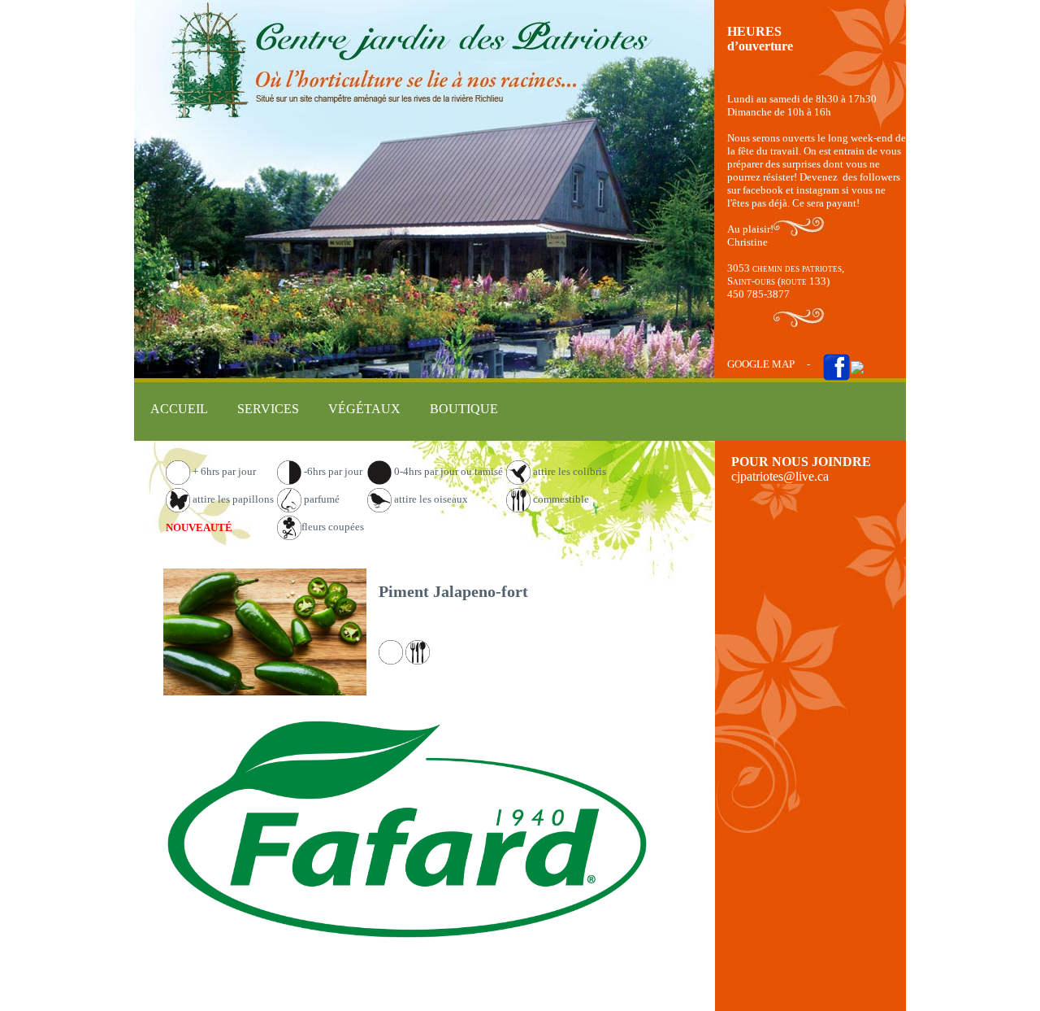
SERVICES (268, 409)
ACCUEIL (179, 409)
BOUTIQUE (464, 409)
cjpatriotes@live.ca (780, 476)
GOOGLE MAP (761, 364)
